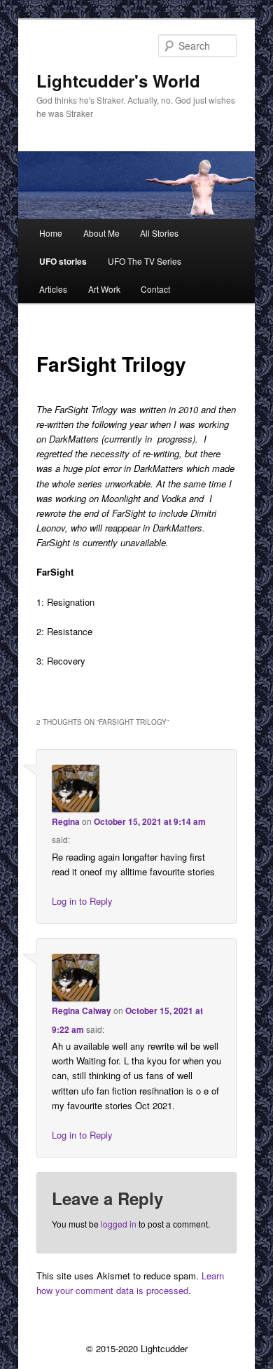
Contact (155, 289)
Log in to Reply (82, 901)
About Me (101, 233)
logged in (118, 1224)
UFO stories (63, 261)
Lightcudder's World (118, 80)
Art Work (104, 289)
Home (50, 233)
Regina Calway (81, 1010)
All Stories (159, 233)
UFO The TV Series (144, 261)
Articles (53, 289)
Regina (66, 821)
